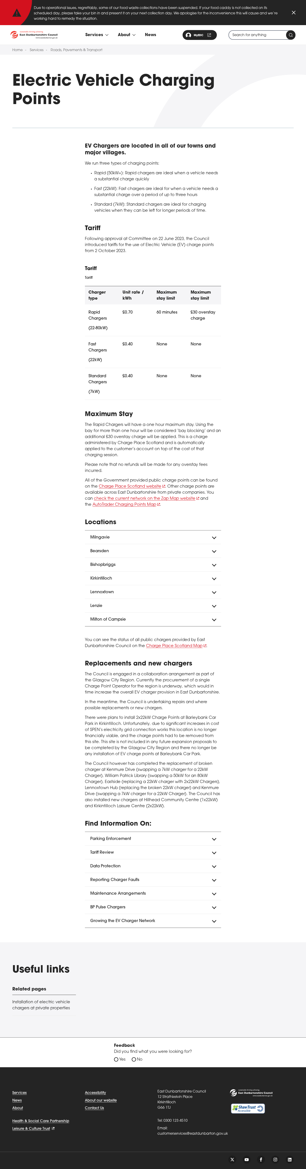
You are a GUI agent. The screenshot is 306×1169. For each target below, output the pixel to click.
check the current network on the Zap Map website (144, 499)
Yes (122, 1060)
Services (36, 50)
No (139, 1060)
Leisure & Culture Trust (31, 1129)
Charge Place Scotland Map (174, 646)
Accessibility (95, 1093)
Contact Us (94, 1108)
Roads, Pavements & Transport (76, 50)
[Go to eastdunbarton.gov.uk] (34, 35)
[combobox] (261, 35)
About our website (101, 1100)
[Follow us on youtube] (247, 1160)
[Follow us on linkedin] (290, 1160)
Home (17, 50)
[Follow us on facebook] (261, 1160)
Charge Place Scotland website (130, 487)
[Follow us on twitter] (232, 1160)
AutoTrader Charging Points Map (124, 505)
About (17, 1108)
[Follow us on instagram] (275, 1160)
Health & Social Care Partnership (40, 1121)
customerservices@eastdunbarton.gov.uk (192, 1134)
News (150, 35)
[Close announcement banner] (293, 12)
